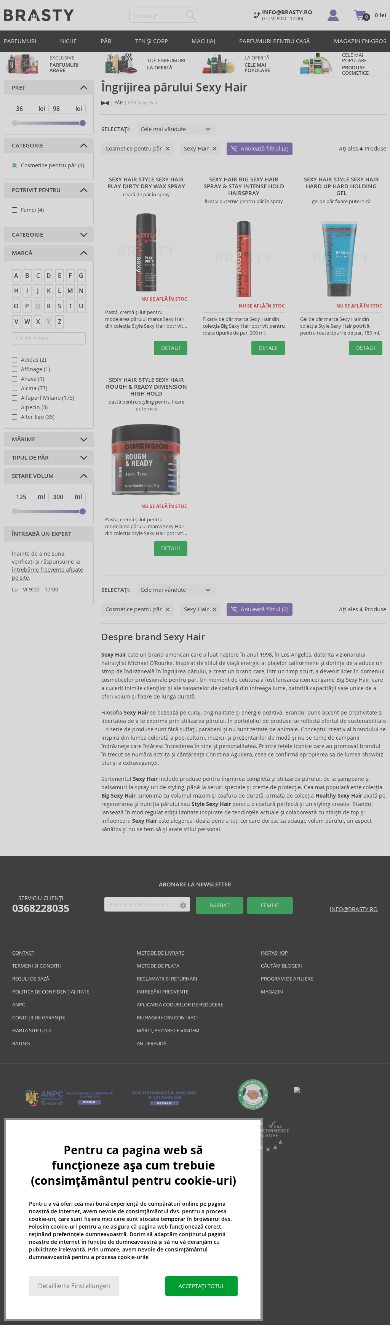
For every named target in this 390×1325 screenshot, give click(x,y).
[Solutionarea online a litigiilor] (164, 1106)
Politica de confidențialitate (50, 992)
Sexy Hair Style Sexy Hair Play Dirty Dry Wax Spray (146, 183)
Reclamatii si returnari (167, 979)
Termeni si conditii (36, 966)
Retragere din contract (168, 1017)
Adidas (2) (33, 359)
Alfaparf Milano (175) (47, 397)
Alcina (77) (34, 388)
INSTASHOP (274, 953)
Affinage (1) (35, 369)
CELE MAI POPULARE (355, 64)
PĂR (106, 41)
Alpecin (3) (34, 407)
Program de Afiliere (287, 979)
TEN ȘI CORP (151, 41)
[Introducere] (105, 103)
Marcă (22, 253)
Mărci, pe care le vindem (168, 1030)
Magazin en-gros (360, 41)
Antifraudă (151, 1043)
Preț (18, 87)
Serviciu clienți (40, 904)
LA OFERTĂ (257, 64)
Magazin (272, 992)
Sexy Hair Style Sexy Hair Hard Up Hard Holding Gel (341, 186)
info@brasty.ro (354, 909)
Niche (68, 41)
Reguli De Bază (30, 979)
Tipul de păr (30, 457)
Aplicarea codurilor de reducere (180, 1004)
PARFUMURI (20, 41)
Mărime (23, 439)
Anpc (18, 1004)
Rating (21, 1043)
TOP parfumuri (166, 64)
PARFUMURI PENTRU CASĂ (274, 41)
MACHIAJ (203, 41)
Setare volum (33, 476)
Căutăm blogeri (281, 966)
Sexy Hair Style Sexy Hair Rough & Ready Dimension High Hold (146, 386)
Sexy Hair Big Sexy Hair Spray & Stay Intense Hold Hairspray (244, 186)
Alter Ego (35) (37, 416)
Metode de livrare (160, 953)
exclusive (64, 64)
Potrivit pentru (36, 190)
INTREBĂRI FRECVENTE (163, 992)
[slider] (14, 123)
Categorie (27, 145)
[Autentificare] (333, 15)
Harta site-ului (31, 1030)
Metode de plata (158, 966)
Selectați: (116, 129)
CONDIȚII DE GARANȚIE (38, 1017)
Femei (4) (32, 210)
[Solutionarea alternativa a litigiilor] (69, 1106)
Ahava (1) (32, 378)
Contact (23, 953)
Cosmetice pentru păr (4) (52, 165)
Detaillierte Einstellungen (74, 1286)
